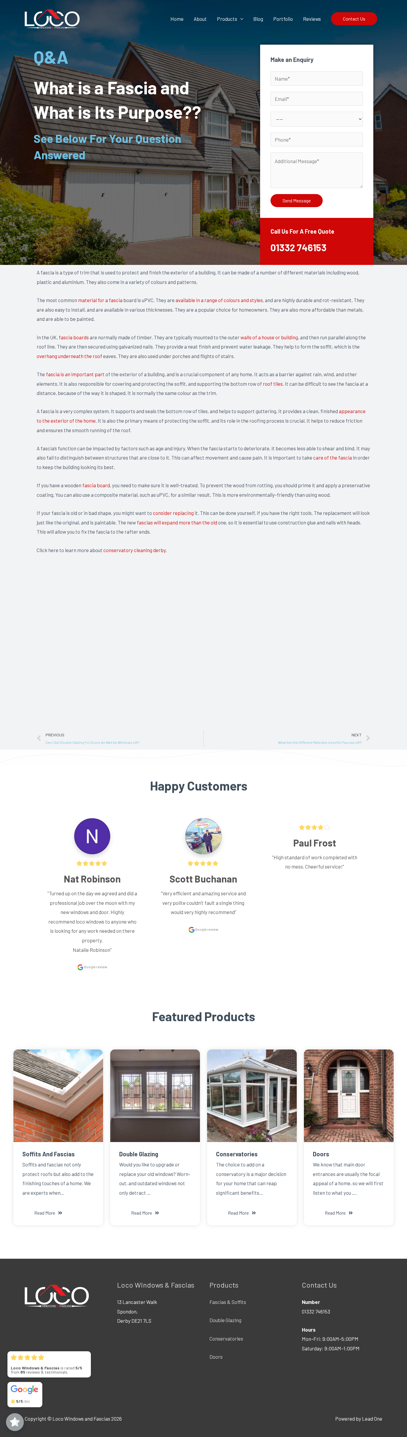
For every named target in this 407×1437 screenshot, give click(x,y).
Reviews (312, 19)
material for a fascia (100, 300)
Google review (95, 967)
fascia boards (74, 337)
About (200, 19)
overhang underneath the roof (69, 356)
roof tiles (273, 384)
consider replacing (173, 513)
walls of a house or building (269, 337)
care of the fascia (332, 457)
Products (227, 19)
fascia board (96, 485)
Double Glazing (225, 1320)
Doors (216, 1357)
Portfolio (283, 19)
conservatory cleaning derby (134, 550)
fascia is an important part (75, 374)
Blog (258, 19)
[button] (48, 1212)
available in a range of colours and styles (219, 300)
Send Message (296, 200)
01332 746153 (299, 247)
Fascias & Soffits (227, 1302)
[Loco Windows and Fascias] (52, 18)
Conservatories (226, 1338)
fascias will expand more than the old (177, 522)
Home (177, 19)
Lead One (372, 1419)
